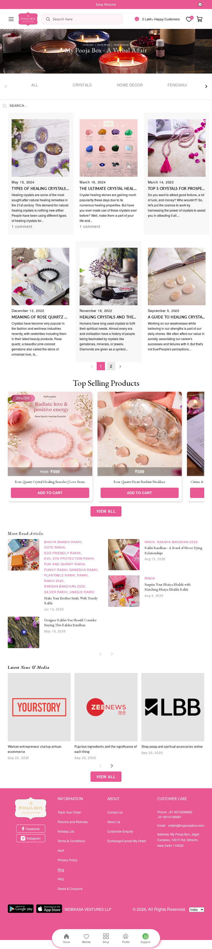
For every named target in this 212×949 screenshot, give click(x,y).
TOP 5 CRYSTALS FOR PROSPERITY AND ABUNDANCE (177, 188)
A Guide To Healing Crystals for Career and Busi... (177, 317)
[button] (11, 19)
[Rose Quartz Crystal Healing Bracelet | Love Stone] (50, 434)
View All (106, 511)
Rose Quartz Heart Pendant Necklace (139, 481)
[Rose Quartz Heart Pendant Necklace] (139, 434)
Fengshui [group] (177, 84)
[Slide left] (5, 86)
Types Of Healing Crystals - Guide (40, 188)
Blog (61, 869)
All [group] (34, 84)
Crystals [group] (82, 84)
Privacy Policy (67, 860)
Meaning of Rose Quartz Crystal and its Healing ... (40, 317)
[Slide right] (206, 86)
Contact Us (115, 812)
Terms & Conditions (71, 841)
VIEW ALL (106, 776)
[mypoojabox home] (30, 808)
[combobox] (85, 19)
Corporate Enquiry (120, 831)
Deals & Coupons (70, 888)
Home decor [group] (130, 84)
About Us (113, 821)
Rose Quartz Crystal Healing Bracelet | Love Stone (50, 481)
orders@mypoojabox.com (186, 825)
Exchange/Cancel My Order (126, 841)
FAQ (61, 879)
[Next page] (120, 366)
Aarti (61, 850)
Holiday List (66, 831)
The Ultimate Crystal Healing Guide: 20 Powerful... (108, 188)
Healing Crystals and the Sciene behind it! (108, 317)
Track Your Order (69, 812)
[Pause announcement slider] (200, 5)
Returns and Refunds (73, 821)
